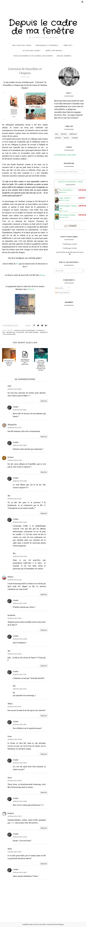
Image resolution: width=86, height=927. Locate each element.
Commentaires (63, 293)
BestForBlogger (59, 924)
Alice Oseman (64, 211)
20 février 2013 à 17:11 (19, 674)
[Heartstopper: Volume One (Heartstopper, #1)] (57, 210)
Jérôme (11, 457)
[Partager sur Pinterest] (42, 325)
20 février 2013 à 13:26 (15, 580)
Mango (42, 275)
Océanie (75, 138)
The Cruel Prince (66, 190)
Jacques (11, 813)
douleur (20, 332)
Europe (64, 134)
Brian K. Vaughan (65, 200)
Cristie (15, 407)
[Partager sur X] (38, 325)
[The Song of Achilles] (57, 219)
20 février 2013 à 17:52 (20, 689)
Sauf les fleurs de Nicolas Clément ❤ (69, 253)
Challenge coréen (70, 248)
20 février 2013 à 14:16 (20, 445)
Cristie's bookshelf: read (70, 182)
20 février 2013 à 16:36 (20, 556)
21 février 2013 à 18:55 (20, 872)
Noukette (11, 615)
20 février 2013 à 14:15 (20, 410)
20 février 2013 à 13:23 (15, 498)
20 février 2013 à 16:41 (15, 654)
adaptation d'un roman (24, 330)
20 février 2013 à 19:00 (15, 739)
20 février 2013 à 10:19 (14, 389)
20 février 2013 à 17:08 (20, 639)
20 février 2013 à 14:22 (20, 522)
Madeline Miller (65, 217)
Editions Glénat (32, 332)
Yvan (10, 736)
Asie (56, 134)
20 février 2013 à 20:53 (15, 816)
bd (4, 332)
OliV (9, 386)
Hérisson (30, 289)
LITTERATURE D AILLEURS (65, 155)
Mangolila (12, 425)
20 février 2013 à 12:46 (15, 460)
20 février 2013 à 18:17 (20, 724)
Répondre (44, 401)
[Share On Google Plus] (46, 325)
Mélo (10, 849)
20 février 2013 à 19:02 (15, 780)
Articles (60, 288)
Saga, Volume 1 (65, 198)
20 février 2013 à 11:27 (15, 427)
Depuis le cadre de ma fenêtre (43, 27)
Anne (10, 778)
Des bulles (10, 332)
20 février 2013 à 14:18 (20, 481)
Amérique (73, 134)
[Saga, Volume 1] (57, 202)
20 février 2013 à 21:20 (20, 837)
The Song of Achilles (67, 215)
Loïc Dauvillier (9, 334)
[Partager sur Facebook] (34, 325)
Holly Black (63, 192)
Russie (66, 138)
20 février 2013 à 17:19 (14, 706)
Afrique (58, 138)
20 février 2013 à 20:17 (20, 763)
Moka (10, 704)
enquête (44, 332)
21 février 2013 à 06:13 (15, 852)
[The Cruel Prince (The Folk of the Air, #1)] (57, 194)
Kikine (10, 577)
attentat (40, 330)
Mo (17, 264)
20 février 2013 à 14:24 (20, 603)
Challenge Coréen (70, 244)
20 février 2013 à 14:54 (15, 618)
